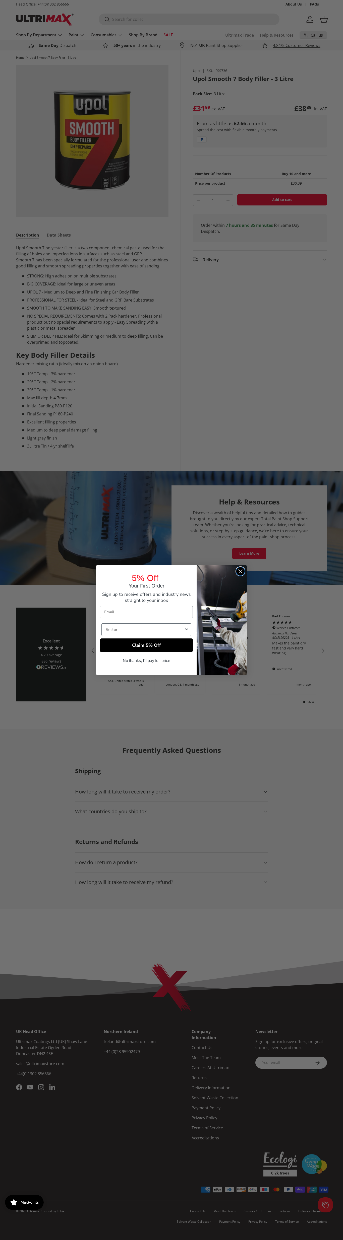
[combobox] (145, 630)
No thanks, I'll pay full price (146, 661)
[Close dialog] (240, 571)
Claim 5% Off (146, 645)
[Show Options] (186, 630)
